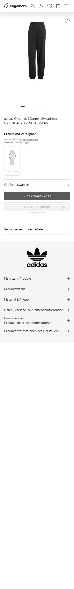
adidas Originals (16, 119)
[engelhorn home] (15, 6)
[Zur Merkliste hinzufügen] (66, 22)
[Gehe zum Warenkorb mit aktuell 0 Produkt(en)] (58, 6)
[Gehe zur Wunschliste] (49, 6)
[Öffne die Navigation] (66, 6)
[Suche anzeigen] (33, 6)
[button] (41, 6)
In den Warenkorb (37, 196)
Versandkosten (30, 139)
